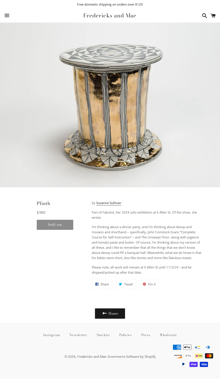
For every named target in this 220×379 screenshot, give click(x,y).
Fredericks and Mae (110, 15)
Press (145, 334)
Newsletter (78, 334)
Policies (125, 334)
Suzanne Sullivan (108, 203)
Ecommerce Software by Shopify (132, 356)
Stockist (103, 334)
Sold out (55, 224)
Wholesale (168, 334)
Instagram (51, 334)
